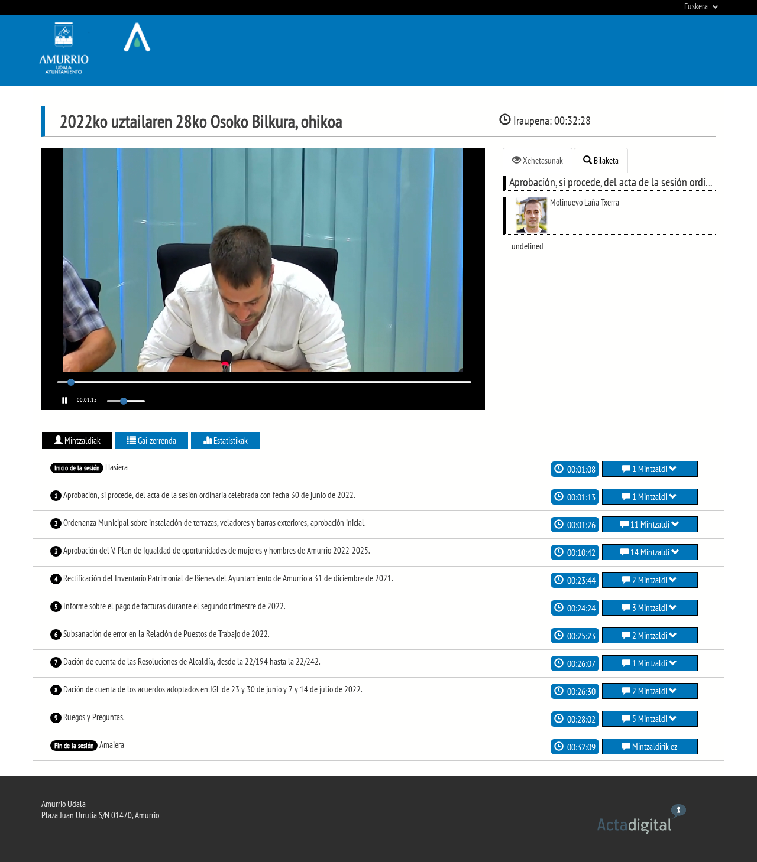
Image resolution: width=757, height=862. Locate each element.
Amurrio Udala (63, 803)
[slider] (71, 382)
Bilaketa (605, 160)
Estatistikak (230, 440)
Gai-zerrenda (156, 440)
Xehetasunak (542, 160)
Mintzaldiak (82, 440)
